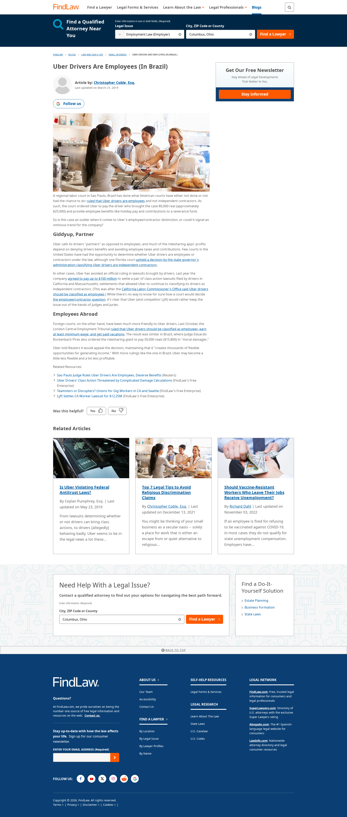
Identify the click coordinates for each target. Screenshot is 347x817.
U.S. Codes (198, 738)
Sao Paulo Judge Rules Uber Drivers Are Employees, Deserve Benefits (109, 375)
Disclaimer (90, 805)
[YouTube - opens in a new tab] (91, 779)
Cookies (108, 805)
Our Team (146, 692)
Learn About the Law (205, 716)
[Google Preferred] (135, 779)
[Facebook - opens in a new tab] (81, 779)
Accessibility (147, 699)
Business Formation (260, 607)
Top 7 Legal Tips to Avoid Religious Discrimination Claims (166, 492)
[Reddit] (124, 779)
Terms (57, 805)
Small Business (118, 54)
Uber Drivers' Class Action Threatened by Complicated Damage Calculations (114, 380)
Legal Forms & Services (206, 692)
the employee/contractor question (79, 299)
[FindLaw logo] (68, 7)
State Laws (253, 614)
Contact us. (92, 715)
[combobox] (149, 34)
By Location (147, 731)
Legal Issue (124, 26)
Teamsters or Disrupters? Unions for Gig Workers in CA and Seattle (108, 391)
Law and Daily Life (92, 54)
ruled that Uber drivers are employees (116, 201)
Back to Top (175, 650)
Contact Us (146, 707)
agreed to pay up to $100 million (92, 278)
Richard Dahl (240, 506)
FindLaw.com (258, 692)
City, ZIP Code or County (205, 26)
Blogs (72, 54)
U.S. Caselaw (199, 731)
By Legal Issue (149, 738)
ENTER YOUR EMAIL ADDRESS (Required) (81, 749)
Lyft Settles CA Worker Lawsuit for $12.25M (89, 396)
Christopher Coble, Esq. (114, 82)
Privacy (72, 805)
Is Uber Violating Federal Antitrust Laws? (84, 489)
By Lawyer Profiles (151, 746)
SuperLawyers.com (262, 708)
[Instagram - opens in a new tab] (113, 779)
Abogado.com (259, 724)
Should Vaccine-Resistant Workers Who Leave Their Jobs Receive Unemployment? (254, 492)
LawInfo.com (258, 740)
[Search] (289, 7)
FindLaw (58, 54)
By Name (145, 753)
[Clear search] (179, 34)
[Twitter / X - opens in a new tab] (102, 779)
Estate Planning (256, 600)
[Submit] (114, 757)
